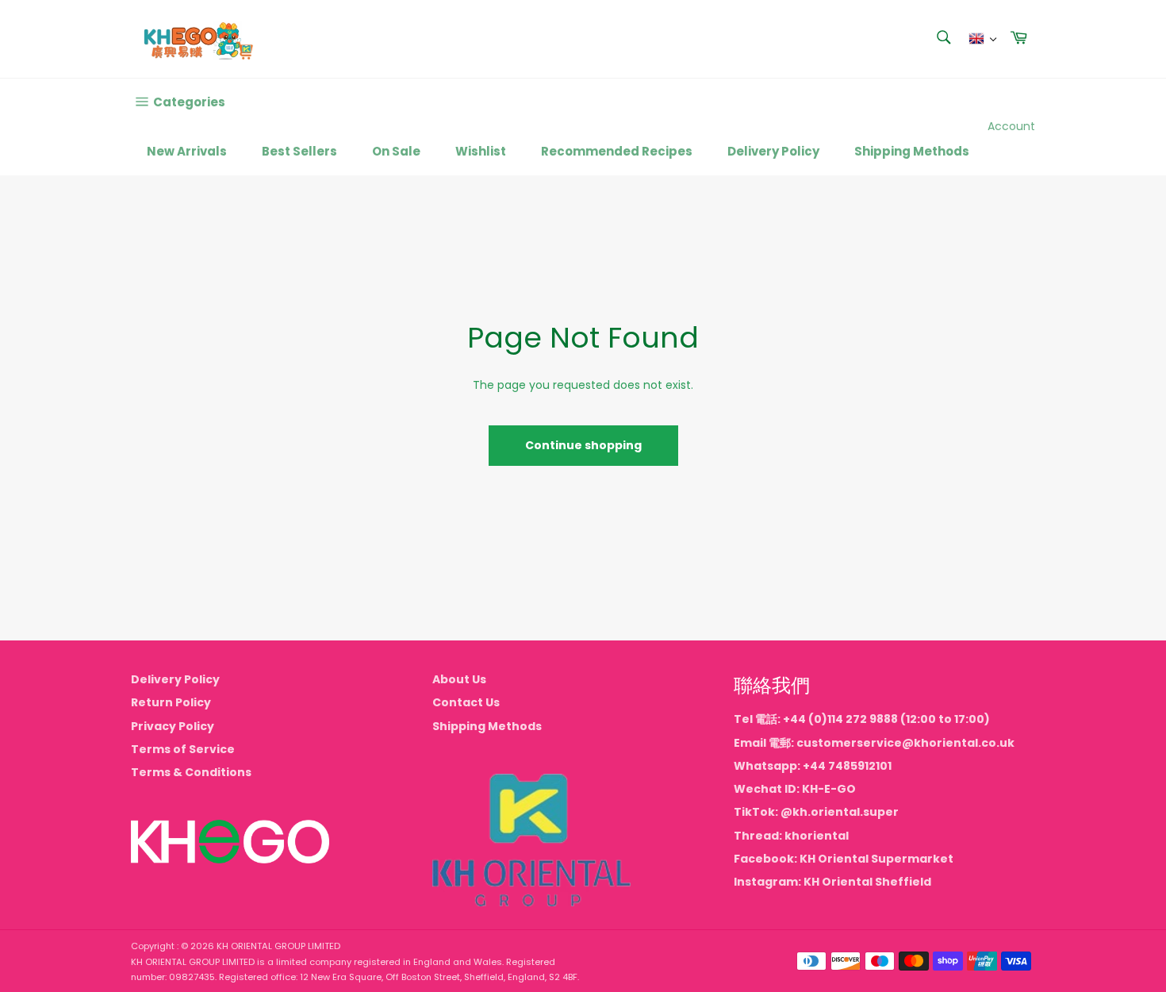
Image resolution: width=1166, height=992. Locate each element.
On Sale (396, 151)
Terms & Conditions (191, 772)
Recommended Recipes (616, 151)
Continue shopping (583, 445)
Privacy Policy (172, 726)
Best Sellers (299, 151)
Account (1011, 126)
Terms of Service (183, 749)
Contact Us (466, 702)
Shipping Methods (911, 151)
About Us (459, 679)
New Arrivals (187, 151)
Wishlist (480, 151)
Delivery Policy (773, 151)
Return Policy (171, 702)
